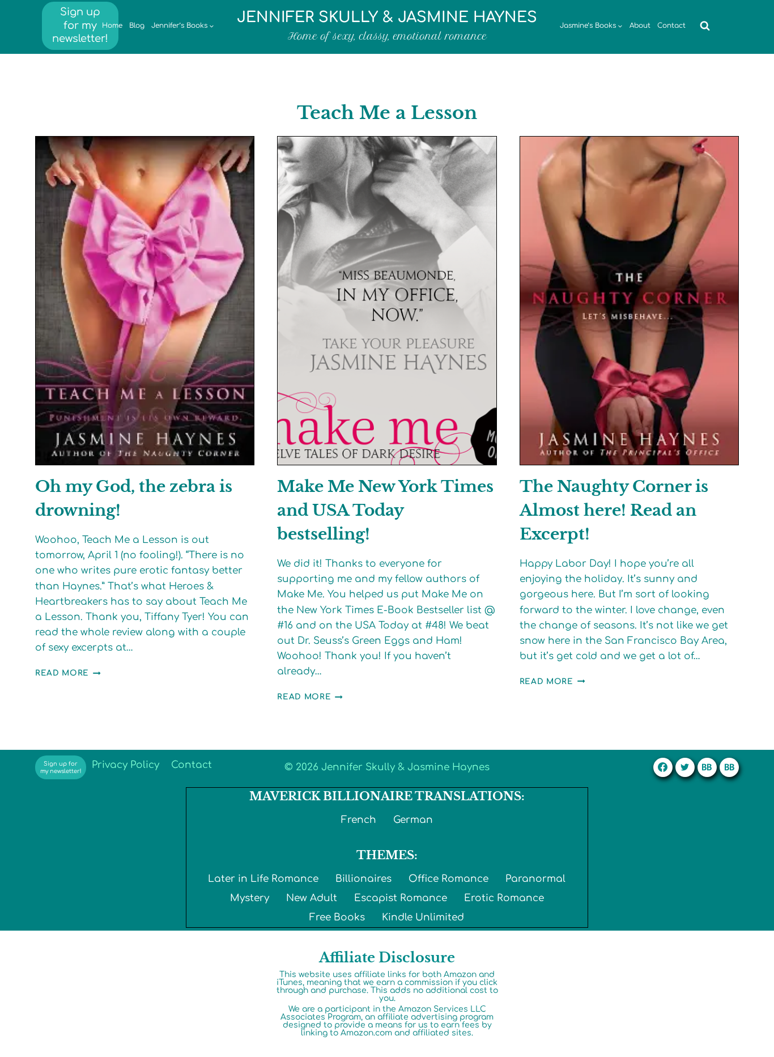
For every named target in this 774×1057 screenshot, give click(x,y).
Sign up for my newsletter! (80, 25)
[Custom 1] (707, 767)
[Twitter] (685, 767)
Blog (136, 25)
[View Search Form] (705, 26)
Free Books (337, 917)
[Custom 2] (729, 767)
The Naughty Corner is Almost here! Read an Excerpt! (614, 510)
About (640, 25)
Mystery (249, 898)
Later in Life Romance (263, 878)
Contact (671, 25)
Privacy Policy (125, 764)
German (413, 819)
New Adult (311, 898)
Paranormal (535, 878)
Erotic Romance (504, 898)
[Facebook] (663, 767)
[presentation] (144, 300)
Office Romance (448, 878)
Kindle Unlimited (423, 917)
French (358, 819)
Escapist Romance (400, 898)
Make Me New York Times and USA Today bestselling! (385, 510)
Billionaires (363, 878)
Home (112, 25)
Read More (68, 673)
